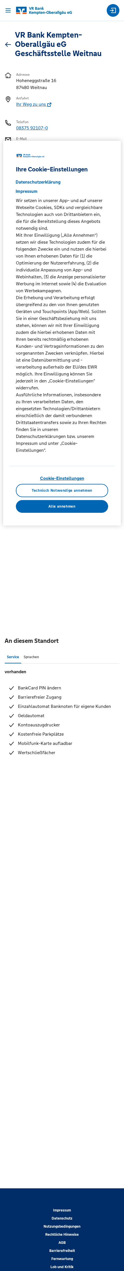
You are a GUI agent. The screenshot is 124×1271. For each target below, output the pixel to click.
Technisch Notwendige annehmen (62, 490)
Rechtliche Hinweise (62, 1234)
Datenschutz (62, 1218)
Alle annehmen (61, 506)
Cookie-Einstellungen (62, 478)
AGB (62, 1242)
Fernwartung (62, 1259)
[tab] (13, 656)
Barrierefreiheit (62, 1250)
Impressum (62, 1210)
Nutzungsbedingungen (62, 1226)
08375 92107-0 (32, 128)
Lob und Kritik (62, 1267)
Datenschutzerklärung (38, 182)
